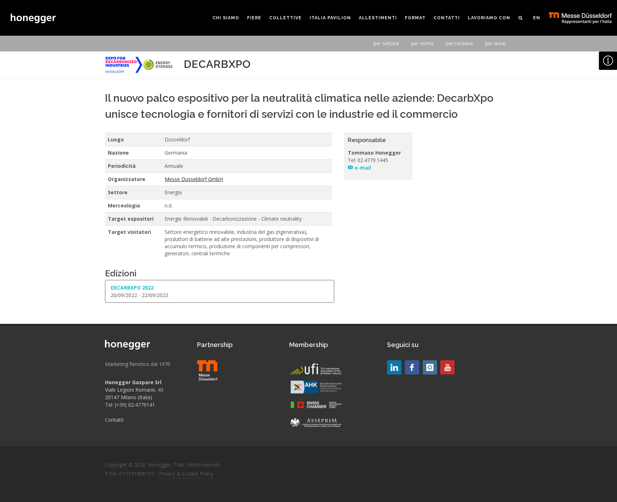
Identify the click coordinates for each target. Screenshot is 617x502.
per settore (386, 43)
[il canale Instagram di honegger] (430, 367)
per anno (495, 43)
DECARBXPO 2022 (132, 287)
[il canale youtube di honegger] (447, 367)
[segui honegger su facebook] (412, 367)
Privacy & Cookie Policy (186, 473)
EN (536, 17)
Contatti (114, 419)
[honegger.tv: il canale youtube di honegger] (394, 367)
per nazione (459, 43)
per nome (422, 43)
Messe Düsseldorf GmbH (194, 179)
